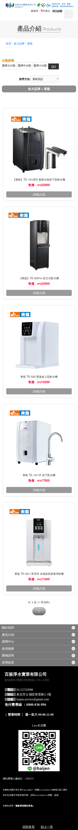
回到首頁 (29, 826)
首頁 (8, 43)
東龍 (30, 43)
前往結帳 (57, 11)
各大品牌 (19, 43)
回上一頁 (47, 826)
